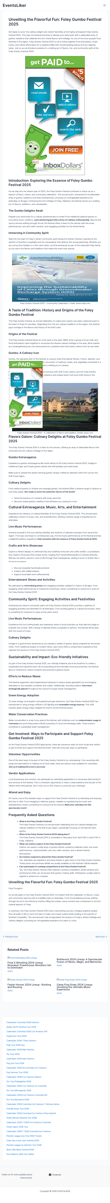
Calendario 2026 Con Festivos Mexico (24, 1077)
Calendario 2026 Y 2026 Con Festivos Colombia (29, 1122)
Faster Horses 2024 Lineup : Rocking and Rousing (29, 985)
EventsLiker (14, 5)
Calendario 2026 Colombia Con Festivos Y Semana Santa (33, 1104)
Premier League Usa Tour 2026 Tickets (24, 1136)
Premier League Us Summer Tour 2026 (24, 1145)
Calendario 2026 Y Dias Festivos (21, 1040)
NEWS (10, 971)
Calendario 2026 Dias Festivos (20, 1059)
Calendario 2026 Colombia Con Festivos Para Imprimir (31, 1113)
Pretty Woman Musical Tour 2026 (22, 1118)
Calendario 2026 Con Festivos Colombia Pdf (27, 1095)
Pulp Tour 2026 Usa (16, 1045)
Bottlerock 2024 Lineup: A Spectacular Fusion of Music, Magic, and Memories (79, 960)
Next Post (101, 937)
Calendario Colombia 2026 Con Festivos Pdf (27, 1031)
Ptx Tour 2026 (13, 1054)
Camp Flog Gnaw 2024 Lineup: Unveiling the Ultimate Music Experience (75, 987)
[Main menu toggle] (104, 5)
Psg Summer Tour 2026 (17, 1072)
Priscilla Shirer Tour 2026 (18, 1109)
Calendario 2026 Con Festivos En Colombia (27, 1086)
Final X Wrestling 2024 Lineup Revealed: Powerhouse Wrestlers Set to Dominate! (29, 965)
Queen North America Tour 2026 (21, 1027)
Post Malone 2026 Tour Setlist (20, 1154)
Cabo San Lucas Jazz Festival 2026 (23, 1140)
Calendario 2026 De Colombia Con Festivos (27, 1068)
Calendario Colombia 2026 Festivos (23, 1022)
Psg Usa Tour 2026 (15, 1063)
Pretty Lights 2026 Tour (17, 1127)
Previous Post (10, 937)
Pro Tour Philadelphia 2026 (19, 1081)
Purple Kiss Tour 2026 (17, 1036)
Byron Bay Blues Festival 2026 (20, 1149)
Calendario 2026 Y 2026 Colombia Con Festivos (29, 1131)
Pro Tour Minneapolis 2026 (19, 1090)
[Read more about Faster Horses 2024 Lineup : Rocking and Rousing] (21, 979)
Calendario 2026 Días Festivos (20, 1049)
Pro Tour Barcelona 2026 (18, 1099)
